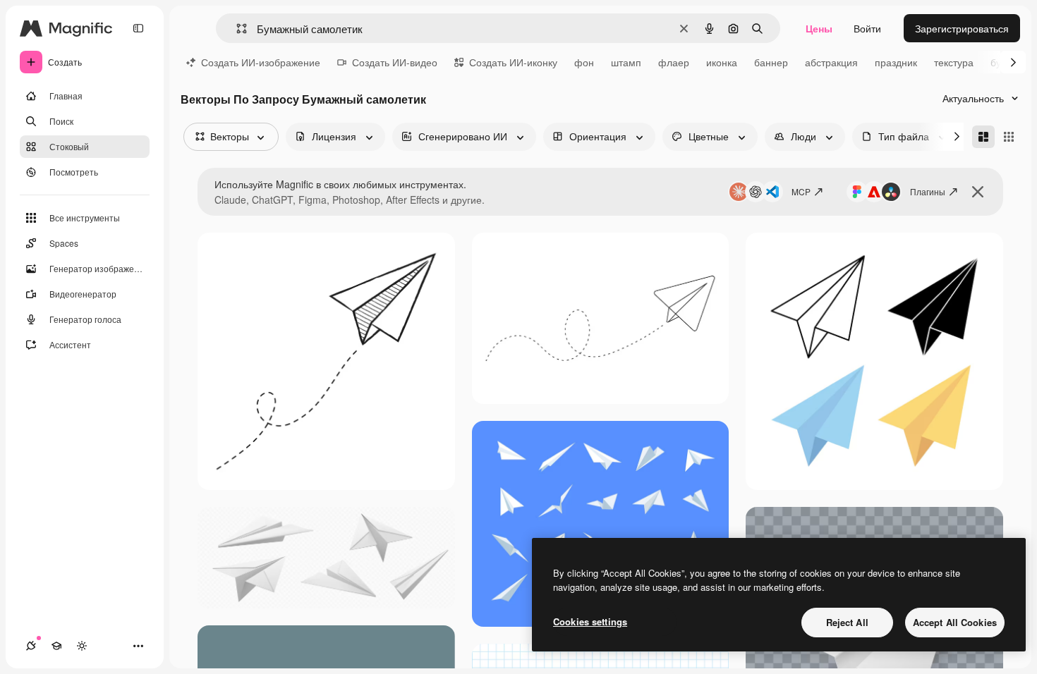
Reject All (847, 622)
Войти (867, 28)
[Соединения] (31, 646)
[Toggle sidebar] (138, 28)
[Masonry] (983, 136)
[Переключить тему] (82, 646)
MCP (801, 191)
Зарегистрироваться (962, 28)
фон (584, 62)
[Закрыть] (977, 191)
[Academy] (56, 646)
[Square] (1008, 136)
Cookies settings (590, 621)
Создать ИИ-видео (394, 62)
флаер (673, 62)
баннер (771, 62)
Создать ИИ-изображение (260, 62)
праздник (896, 62)
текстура (954, 62)
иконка (721, 62)
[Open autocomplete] (236, 28)
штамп (626, 62)
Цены (819, 28)
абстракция (831, 62)
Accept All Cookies (955, 622)
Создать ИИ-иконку (513, 62)
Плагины (927, 191)
